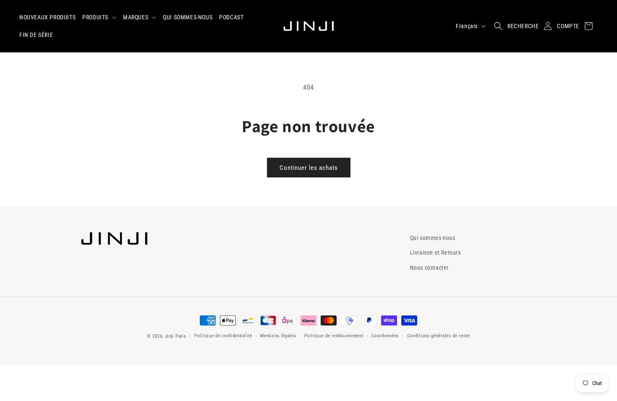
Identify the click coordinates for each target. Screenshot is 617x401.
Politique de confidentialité (223, 336)
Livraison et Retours (435, 252)
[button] (99, 17)
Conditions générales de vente (438, 336)
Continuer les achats (309, 168)
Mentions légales (278, 336)
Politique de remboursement (333, 336)
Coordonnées (385, 336)
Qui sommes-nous (432, 237)
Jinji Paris (175, 336)
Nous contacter (429, 267)
